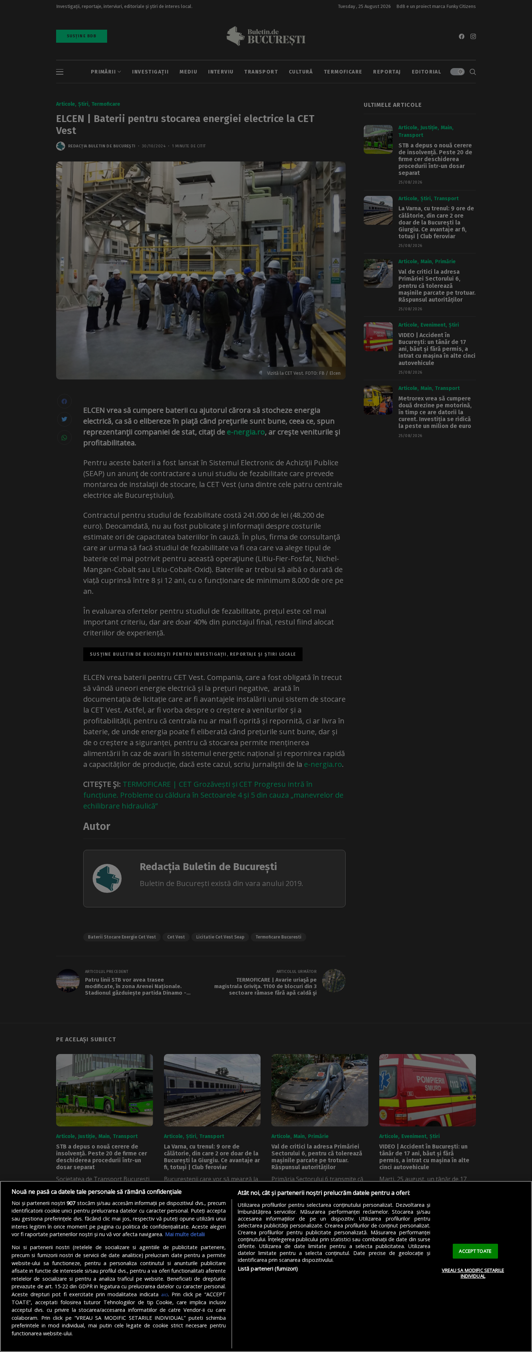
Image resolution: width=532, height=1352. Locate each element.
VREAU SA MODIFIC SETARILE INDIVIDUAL (473, 1273)
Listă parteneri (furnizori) (268, 1268)
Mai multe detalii (185, 1234)
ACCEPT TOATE (475, 1251)
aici (164, 1294)
